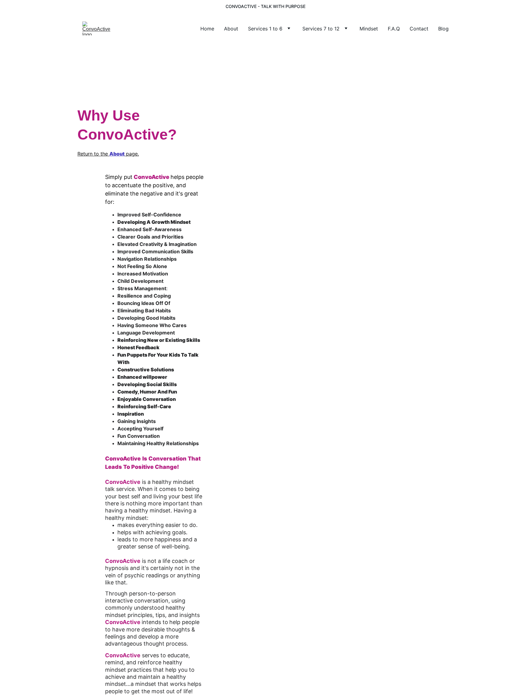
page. (131, 154)
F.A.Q (394, 29)
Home (207, 29)
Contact (419, 29)
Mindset (369, 29)
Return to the (93, 154)
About (231, 29)
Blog (443, 29)
